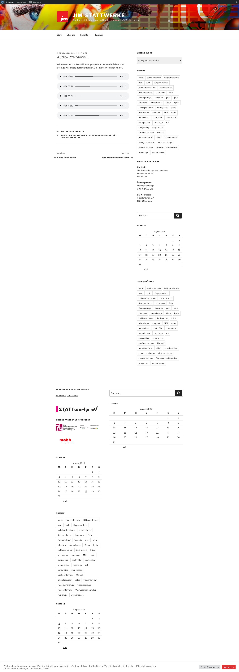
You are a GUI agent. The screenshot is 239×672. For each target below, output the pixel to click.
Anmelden (10, 2)
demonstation (166, 87)
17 (140, 255)
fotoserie (159, 97)
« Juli (146, 269)
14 (166, 250)
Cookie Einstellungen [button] (210, 667)
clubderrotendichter (147, 87)
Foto (171, 92)
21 (166, 255)
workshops (143, 152)
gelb (168, 97)
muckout (106, 135)
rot (167, 122)
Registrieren (22, 2)
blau (140, 82)
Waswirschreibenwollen (166, 147)
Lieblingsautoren (146, 107)
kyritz (176, 102)
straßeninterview (146, 132)
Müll (115, 135)
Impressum (61, 395)
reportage (158, 122)
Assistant (37, 2)
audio (64, 135)
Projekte (84, 35)
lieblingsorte (162, 107)
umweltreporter (71, 138)
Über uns (71, 35)
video (158, 137)
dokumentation (145, 92)
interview (94, 135)
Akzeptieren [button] (229, 667)
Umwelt (160, 132)
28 (166, 259)
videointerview (170, 137)
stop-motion (157, 127)
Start (59, 35)
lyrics (173, 107)
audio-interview (78, 135)
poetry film (157, 117)
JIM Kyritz (82, 53)
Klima (168, 102)
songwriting (144, 127)
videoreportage (165, 142)
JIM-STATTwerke (99, 15)
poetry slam (171, 117)
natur (173, 112)
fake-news (160, 92)
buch (148, 82)
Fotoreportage (145, 97)
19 (153, 255)
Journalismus (156, 102)
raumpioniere (144, 122)
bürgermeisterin (161, 82)
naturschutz (144, 117)
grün (176, 97)
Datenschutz (72, 395)
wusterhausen (158, 152)
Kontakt (99, 35)
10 (140, 250)
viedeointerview (146, 147)
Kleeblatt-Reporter (72, 131)
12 (153, 250)
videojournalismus (147, 142)
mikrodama (144, 112)
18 (146, 255)
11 (146, 250)
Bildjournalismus (171, 77)
